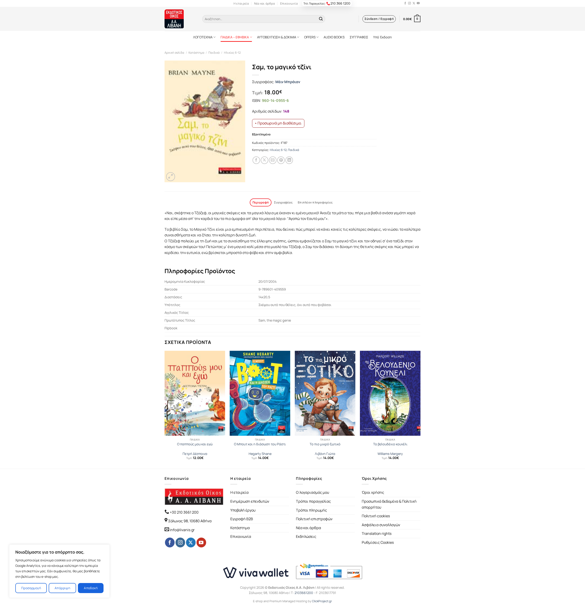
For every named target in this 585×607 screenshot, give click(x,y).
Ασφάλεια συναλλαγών (381, 524)
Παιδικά (214, 52)
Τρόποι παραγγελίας (313, 501)
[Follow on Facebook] (405, 3)
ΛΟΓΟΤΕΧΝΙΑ (203, 37)
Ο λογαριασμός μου (312, 492)
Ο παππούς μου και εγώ (195, 444)
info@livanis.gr (182, 529)
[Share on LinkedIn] (289, 160)
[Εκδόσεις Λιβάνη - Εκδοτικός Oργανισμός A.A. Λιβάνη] (180, 19)
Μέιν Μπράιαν (287, 81)
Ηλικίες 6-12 (232, 52)
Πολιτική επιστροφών (314, 518)
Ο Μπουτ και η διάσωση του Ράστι (260, 444)
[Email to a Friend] (273, 160)
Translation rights (376, 533)
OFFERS (310, 37)
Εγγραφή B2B (241, 518)
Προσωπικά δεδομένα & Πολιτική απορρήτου (389, 504)
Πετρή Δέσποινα (195, 454)
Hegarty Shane (260, 454)
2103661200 (304, 593)
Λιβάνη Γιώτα (325, 454)
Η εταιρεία (241, 3)
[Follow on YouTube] (418, 3)
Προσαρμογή (31, 588)
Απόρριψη (62, 588)
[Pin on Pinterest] (281, 160)
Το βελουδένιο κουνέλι (390, 444)
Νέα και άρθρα (264, 3)
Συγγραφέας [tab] (283, 202)
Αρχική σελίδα (174, 52)
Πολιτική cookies (376, 515)
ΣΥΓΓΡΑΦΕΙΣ (359, 37)
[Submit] (321, 19)
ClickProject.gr (322, 601)
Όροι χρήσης (373, 492)
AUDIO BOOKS (334, 37)
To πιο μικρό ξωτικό (325, 444)
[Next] (420, 409)
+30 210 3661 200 (184, 512)
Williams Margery (390, 454)
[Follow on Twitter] (413, 3)
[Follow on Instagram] (409, 3)
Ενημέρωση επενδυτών (249, 501)
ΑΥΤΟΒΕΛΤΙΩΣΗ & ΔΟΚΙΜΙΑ (276, 37)
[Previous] (164, 409)
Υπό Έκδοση (382, 37)
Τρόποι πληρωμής (311, 510)
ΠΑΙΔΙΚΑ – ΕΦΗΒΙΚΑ (235, 37)
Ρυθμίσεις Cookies (378, 542)
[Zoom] (170, 176)
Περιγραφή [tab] (261, 202)
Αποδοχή (91, 588)
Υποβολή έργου (242, 510)
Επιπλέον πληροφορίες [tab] (315, 202)
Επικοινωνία (289, 3)
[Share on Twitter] (264, 160)
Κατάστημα (196, 52)
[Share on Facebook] (256, 160)
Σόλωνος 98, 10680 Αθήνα (190, 520)
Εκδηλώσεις (306, 536)
